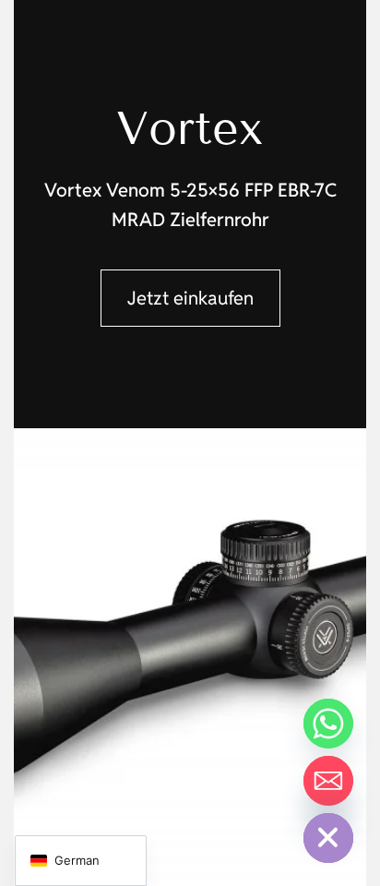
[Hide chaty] (328, 838)
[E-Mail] (328, 781)
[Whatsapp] (328, 723)
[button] (190, 298)
